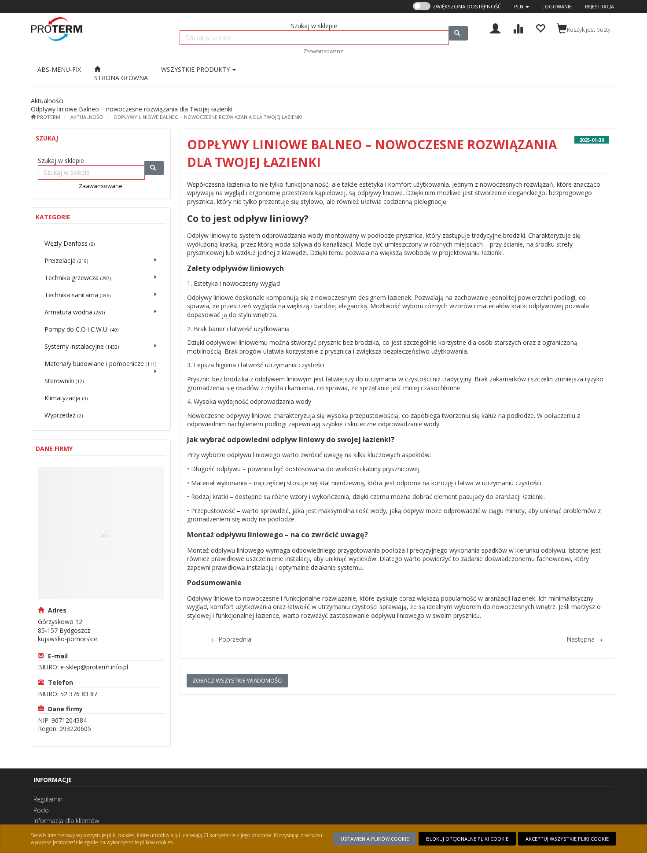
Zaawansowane (323, 51)
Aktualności (86, 117)
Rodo (41, 810)
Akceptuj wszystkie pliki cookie (567, 838)
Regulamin (47, 799)
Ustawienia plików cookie (375, 838)
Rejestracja (599, 6)
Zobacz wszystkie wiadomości (237, 680)
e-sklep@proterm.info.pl (94, 667)
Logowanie (557, 6)
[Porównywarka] (518, 27)
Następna (585, 639)
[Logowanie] (495, 27)
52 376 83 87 (78, 694)
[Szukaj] (458, 33)
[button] (521, 6)
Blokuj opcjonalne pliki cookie (467, 838)
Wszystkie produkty (196, 69)
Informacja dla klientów (66, 820)
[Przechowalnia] (540, 27)
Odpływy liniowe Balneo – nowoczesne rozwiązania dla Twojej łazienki (208, 117)
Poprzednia (231, 639)
